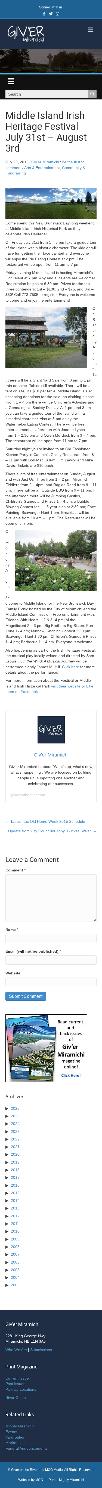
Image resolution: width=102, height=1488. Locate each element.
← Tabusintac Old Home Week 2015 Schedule (45, 821)
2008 (15, 1247)
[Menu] (11, 81)
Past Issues (15, 1383)
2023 (15, 1131)
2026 (15, 1108)
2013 (15, 1208)
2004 (15, 1277)
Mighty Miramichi (20, 1426)
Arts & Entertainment (42, 167)
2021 (15, 1147)
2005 (15, 1270)
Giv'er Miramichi (45, 162)
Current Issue (17, 1378)
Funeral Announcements (26, 1448)
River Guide (15, 1397)
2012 (15, 1216)
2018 (15, 1170)
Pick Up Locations (20, 1389)
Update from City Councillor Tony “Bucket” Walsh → (52, 831)
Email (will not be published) (33, 951)
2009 (15, 1239)
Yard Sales (14, 1437)
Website (12, 973)
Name (11, 929)
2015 (15, 1193)
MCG (39, 1480)
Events (11, 1432)
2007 (15, 1254)
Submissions (41, 1350)
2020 (15, 1154)
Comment (15, 870)
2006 (15, 1262)
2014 (15, 1200)
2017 (15, 1177)
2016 (15, 1185)
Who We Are (16, 1350)
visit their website (66, 686)
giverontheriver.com (28, 795)
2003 (15, 1285)
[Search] (92, 94)
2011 (15, 1223)
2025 (15, 1116)
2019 (15, 1162)
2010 (15, 1231)
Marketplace (16, 1442)
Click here (70, 667)
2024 (15, 1123)
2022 (15, 1139)
